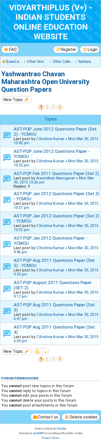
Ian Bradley (59, 428)
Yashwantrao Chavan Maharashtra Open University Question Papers (45, 81)
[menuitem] (10, 49)
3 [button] (53, 107)
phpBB (37, 433)
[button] (60, 107)
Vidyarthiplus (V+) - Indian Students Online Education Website (50, 22)
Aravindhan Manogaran (55, 178)
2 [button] (47, 107)
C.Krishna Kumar (50, 139)
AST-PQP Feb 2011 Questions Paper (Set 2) (56, 173)
